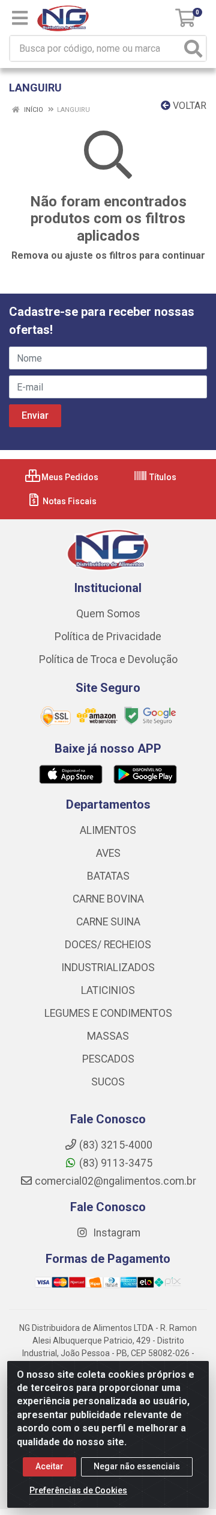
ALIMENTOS (108, 830)
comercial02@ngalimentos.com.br (115, 1181)
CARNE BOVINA (108, 899)
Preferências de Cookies (78, 1490)
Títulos (162, 477)
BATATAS (108, 876)
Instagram (115, 1233)
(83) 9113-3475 (115, 1163)
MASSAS (108, 1036)
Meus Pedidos (69, 477)
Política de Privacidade (108, 637)
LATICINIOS (108, 990)
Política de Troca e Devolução (108, 659)
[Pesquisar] (193, 48)
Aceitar (49, 1466)
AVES (108, 853)
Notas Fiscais (69, 501)
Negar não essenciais (137, 1466)
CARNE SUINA (108, 922)
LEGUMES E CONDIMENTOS (108, 1013)
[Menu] (20, 18)
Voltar (188, 105)
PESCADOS (108, 1059)
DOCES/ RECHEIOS (108, 945)
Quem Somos (108, 614)
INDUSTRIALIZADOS (108, 967)
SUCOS (108, 1082)
